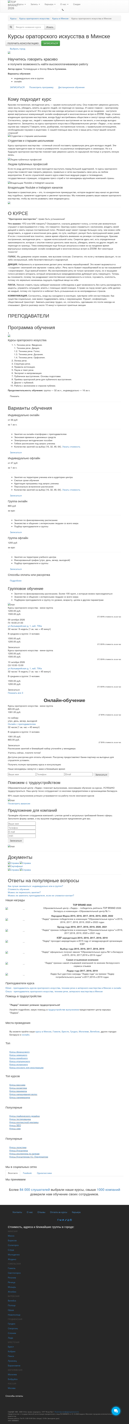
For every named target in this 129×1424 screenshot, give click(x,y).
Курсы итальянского (19, 1061)
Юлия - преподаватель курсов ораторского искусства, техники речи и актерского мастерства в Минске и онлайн (63, 987)
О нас (63, 4)
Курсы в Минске (60, 18)
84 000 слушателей (35, 1189)
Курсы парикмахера (19, 1097)
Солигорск (13, 1245)
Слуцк (11, 1249)
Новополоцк (14, 1314)
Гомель (11, 1268)
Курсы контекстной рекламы (24, 1122)
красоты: (26, 1076)
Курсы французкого (19, 1051)
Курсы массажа (17, 1084)
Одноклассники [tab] (44, 1173)
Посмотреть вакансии (19, 803)
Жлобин (12, 1291)
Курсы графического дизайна (24, 1115)
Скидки (76, 4)
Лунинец (12, 1360)
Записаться (50, 43)
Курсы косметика (18, 1087)
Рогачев (12, 1277)
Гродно (74, 1031)
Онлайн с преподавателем (22, 723)
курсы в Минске (43, 1031)
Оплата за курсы (58, 1212)
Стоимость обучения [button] (18, 889)
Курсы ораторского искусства (34, 18)
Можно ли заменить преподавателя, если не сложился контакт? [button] (41, 895)
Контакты (17, 1212)
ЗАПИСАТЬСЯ (17, 87)
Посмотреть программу (41, 87)
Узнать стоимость (71, 446)
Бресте (65, 1031)
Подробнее (16, 580)
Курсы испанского (18, 1064)
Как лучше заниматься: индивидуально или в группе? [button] (35, 886)
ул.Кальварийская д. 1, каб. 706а (25, 625)
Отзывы (41, 1212)
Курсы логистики (17, 1147)
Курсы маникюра (18, 1091)
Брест (11, 1346)
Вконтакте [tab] (13, 1173)
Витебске (95, 1031)
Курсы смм (15, 1128)
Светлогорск (14, 1272)
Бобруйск (12, 1379)
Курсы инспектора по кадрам (24, 1153)
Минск (11, 1235)
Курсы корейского (18, 1058)
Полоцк (11, 1305)
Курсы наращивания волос (23, 1094)
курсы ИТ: (29, 1107)
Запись (34, 4)
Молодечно (14, 1254)
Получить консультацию (23, 43)
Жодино (12, 1259)
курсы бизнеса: (33, 1138)
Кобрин (11, 1351)
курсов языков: (21, 1043)
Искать (49, 27)
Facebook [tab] (27, 1173)
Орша (11, 1309)
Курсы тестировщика (20, 1119)
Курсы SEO (15, 1125)
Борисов (12, 1240)
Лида (10, 1337)
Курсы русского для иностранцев (26, 1067)
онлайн (25, 1034)
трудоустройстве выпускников (63, 1009)
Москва (11, 1388)
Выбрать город (17, 48)
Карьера (49, 4)
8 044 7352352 (71, 9)
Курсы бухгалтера (18, 1150)
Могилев (12, 1374)
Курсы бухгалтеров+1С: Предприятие (28, 1156)
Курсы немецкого (18, 1054)
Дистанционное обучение (71, 87)
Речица (11, 1282)
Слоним (12, 1333)
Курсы (20, 4)
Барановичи (14, 1365)
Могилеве (84, 1031)
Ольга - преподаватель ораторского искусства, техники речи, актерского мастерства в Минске (54, 991)
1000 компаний (108, 1189)
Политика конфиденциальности (67, 1412)
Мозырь (12, 1286)
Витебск (12, 1300)
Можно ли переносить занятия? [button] (24, 892)
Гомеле (56, 1031)
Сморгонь (13, 1328)
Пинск (11, 1356)
